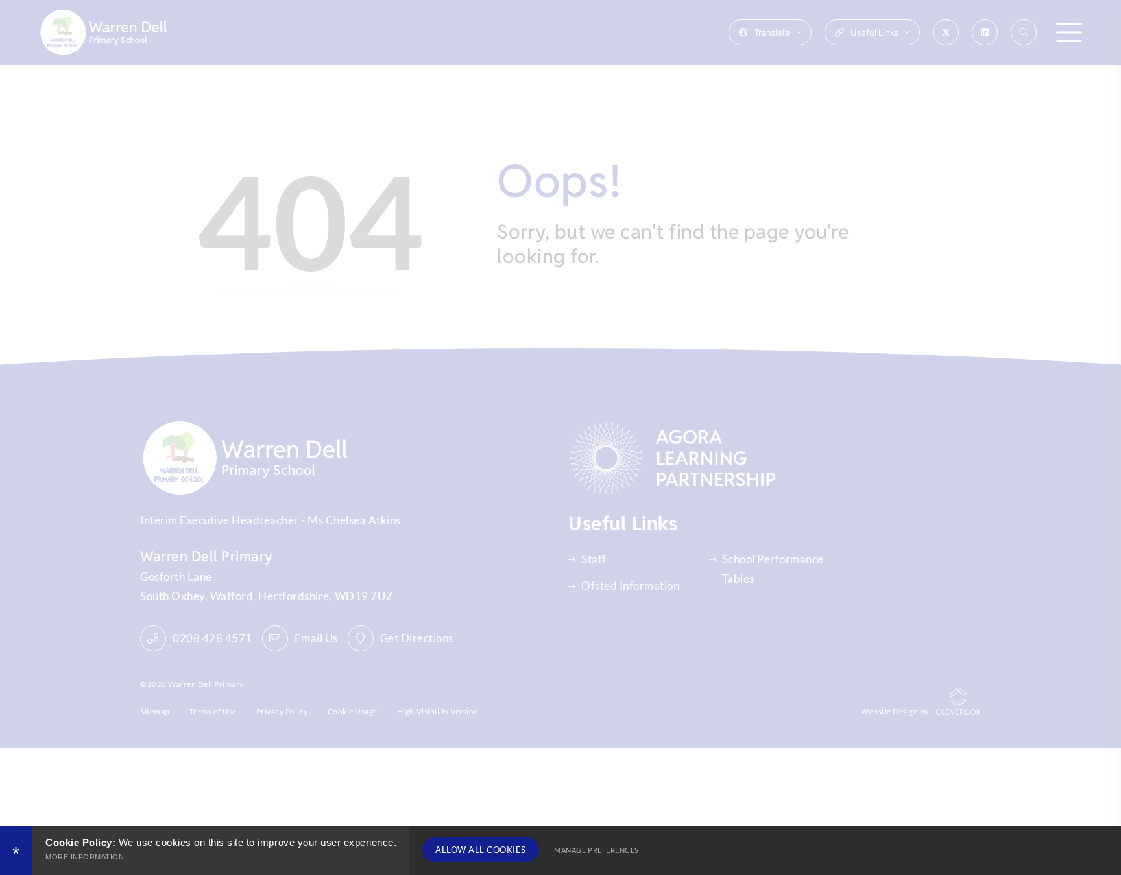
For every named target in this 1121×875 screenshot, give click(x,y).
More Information (84, 857)
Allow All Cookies (480, 850)
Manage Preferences (596, 850)
